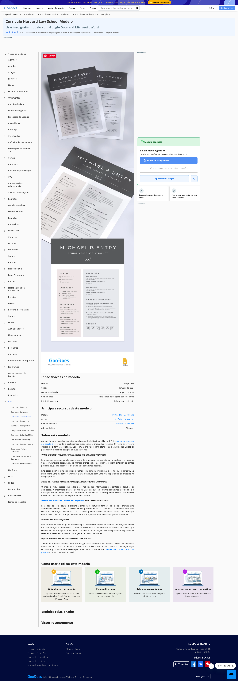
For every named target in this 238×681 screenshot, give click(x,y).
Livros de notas (15, 211)
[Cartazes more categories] (5, 354)
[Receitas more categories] (5, 389)
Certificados (14, 136)
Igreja (50, 8)
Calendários (14, 123)
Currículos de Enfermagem (22, 444)
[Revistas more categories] (5, 297)
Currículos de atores (19, 407)
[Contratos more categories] (5, 164)
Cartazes (12, 354)
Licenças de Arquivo (37, 649)
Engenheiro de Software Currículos (21, 457)
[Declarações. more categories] (5, 489)
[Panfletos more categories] (5, 199)
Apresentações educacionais (15, 184)
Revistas (12, 297)
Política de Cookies (36, 661)
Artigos (11, 72)
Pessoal (71, 8)
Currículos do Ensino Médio (22, 435)
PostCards (13, 348)
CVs (10, 177)
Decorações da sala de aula (19, 150)
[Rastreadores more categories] (5, 496)
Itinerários (13, 249)
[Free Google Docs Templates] (11, 8)
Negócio (39, 8)
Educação (59, 8)
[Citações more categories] (5, 383)
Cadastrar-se (227, 8)
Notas (11, 322)
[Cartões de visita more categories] (5, 104)
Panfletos (12, 199)
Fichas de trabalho (17, 502)
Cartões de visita (16, 104)
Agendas (12, 59)
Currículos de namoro (20, 421)
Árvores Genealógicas (18, 192)
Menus (11, 303)
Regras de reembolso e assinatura (43, 665)
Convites (12, 237)
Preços (93, 8)
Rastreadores (14, 495)
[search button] (137, 8)
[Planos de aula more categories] (5, 269)
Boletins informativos (18, 309)
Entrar (212, 8)
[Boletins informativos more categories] (5, 310)
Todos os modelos (17, 53)
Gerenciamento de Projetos (17, 374)
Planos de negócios (17, 110)
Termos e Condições (37, 653)
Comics (11, 158)
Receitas (12, 389)
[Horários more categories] (5, 470)
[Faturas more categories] (5, 244)
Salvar (51, 55)
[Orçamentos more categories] (5, 98)
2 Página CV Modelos (124, 419)
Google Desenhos (16, 205)
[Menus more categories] (5, 304)
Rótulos (12, 262)
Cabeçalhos (13, 224)
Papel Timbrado (16, 275)
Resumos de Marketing (20, 439)
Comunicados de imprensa (21, 360)
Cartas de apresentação (20, 170)
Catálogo (12, 129)
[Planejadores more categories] (5, 335)
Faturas (12, 243)
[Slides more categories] (5, 483)
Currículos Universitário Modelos (53, 14)
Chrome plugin (73, 649)
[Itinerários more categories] (5, 250)
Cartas (11, 281)
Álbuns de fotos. (16, 328)
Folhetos (12, 78)
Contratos (13, 164)
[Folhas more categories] (5, 477)
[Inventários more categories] (5, 231)
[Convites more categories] (5, 237)
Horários (12, 470)
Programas (13, 367)
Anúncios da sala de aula (20, 142)
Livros (11, 85)
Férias (82, 8)
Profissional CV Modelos (123, 414)
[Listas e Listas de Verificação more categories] (5, 288)
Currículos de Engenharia (21, 426)
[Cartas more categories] (5, 282)
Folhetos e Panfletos (18, 91)
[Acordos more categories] (5, 66)
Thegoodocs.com (11, 14)
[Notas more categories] (5, 323)
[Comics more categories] (5, 158)
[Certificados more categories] (5, 136)
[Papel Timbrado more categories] (5, 275)
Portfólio (12, 341)
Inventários (13, 230)
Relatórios (13, 395)
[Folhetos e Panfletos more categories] (5, 92)
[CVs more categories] (5, 177)
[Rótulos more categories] (5, 263)
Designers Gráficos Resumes (22, 430)
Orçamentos (14, 97)
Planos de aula (15, 268)
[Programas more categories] (5, 367)
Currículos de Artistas (19, 412)
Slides (11, 483)
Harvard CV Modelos (125, 423)
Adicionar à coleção (166, 178)
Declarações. (14, 489)
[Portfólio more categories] (5, 342)
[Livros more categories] (5, 85)
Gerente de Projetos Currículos (19, 450)
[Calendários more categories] (5, 123)
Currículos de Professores (21, 463)
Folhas (11, 476)
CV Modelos (28, 14)
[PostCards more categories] (5, 348)
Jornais (11, 256)
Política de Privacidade (38, 657)
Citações (12, 382)
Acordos (12, 66)
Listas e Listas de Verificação (16, 289)
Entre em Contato (74, 653)
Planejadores (14, 335)
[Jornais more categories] (5, 256)
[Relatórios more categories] (5, 395)
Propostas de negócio (18, 117)
